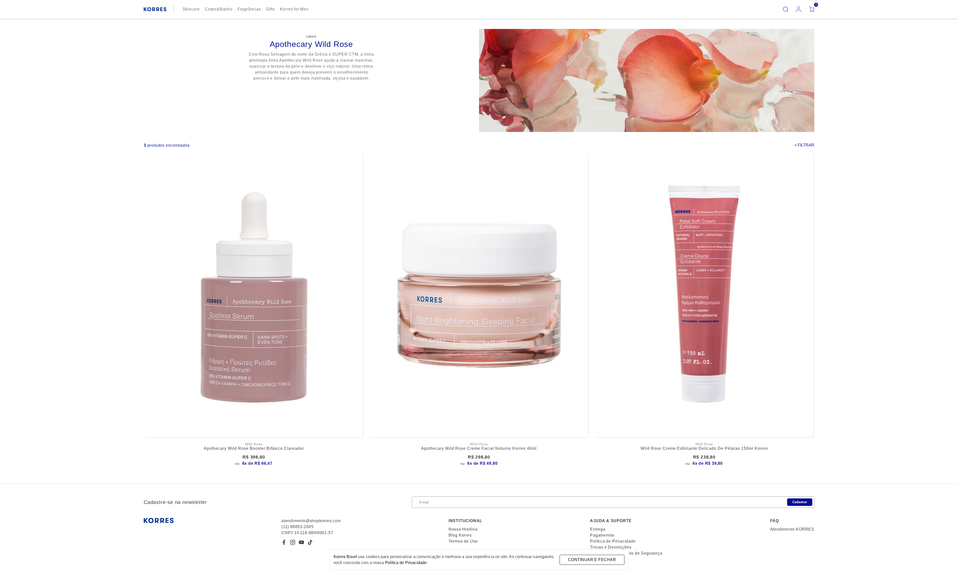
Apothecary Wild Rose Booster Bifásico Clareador (254, 448)
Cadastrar (799, 502)
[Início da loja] (155, 9)
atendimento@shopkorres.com (311, 521)
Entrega (597, 529)
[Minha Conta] (798, 9)
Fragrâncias (249, 9)
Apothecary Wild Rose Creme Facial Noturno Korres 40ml (479, 448)
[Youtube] (301, 542)
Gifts (270, 9)
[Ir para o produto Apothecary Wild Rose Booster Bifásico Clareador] (254, 295)
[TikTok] (310, 542)
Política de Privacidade (612, 541)
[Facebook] (283, 542)
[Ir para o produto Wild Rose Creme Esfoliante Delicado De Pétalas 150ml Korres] (704, 295)
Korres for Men (294, 9)
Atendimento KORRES (792, 529)
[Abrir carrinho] (811, 9)
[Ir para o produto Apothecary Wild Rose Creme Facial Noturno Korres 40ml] (479, 295)
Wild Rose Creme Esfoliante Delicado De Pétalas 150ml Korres (704, 448)
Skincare (191, 9)
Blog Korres (460, 535)
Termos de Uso (463, 541)
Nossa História (463, 529)
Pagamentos (602, 535)
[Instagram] (292, 542)
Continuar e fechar (592, 560)
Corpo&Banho (219, 9)
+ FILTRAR (804, 145)
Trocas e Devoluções (610, 547)
